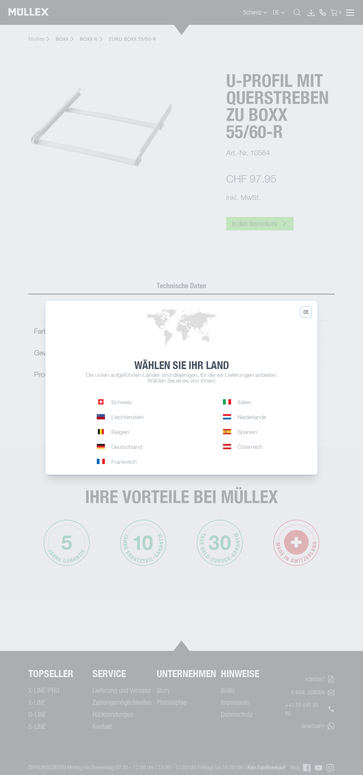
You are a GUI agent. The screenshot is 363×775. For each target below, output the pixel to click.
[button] (306, 312)
